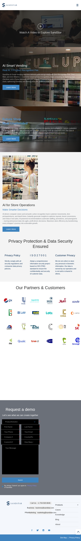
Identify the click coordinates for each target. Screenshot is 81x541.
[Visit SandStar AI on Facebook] (32, 530)
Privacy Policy (31, 485)
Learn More (11, 87)
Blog (57, 519)
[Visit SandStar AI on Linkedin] (43, 530)
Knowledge (60, 515)
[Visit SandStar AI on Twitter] (37, 530)
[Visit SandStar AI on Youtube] (49, 530)
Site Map (63, 538)
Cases (58, 510)
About (57, 524)
